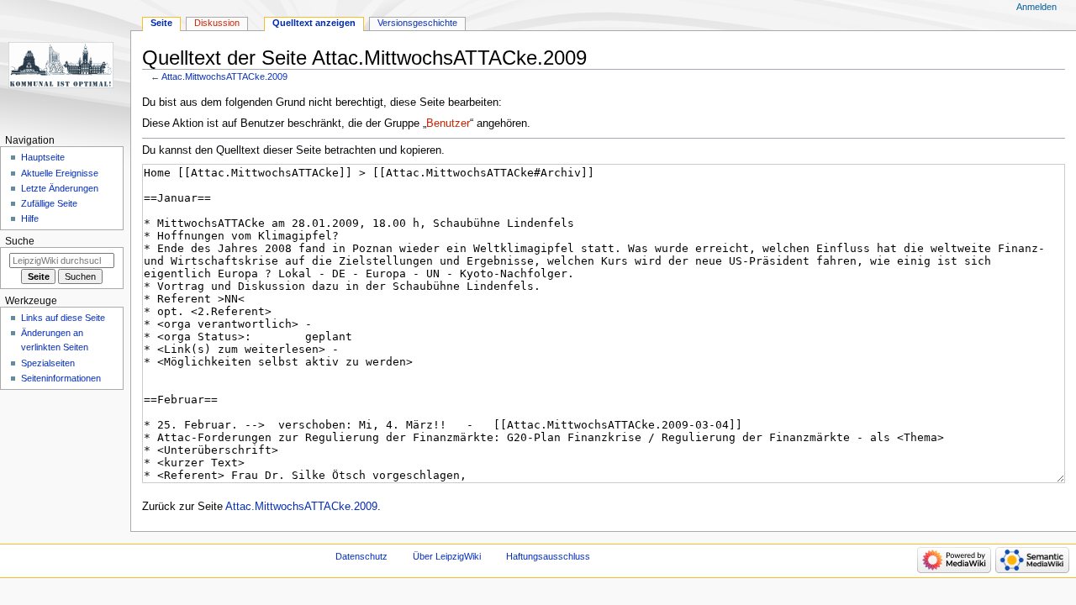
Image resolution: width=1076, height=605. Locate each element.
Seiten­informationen (61, 378)
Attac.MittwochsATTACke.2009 (224, 76)
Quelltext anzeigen (314, 23)
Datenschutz (361, 556)
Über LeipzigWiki (447, 556)
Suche (19, 241)
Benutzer (448, 123)
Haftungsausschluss (548, 556)
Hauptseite (43, 157)
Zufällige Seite (49, 203)
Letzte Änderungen (59, 188)
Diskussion (217, 23)
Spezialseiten (48, 363)
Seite (161, 23)
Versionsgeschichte (417, 23)
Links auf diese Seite (63, 318)
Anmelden (1036, 7)
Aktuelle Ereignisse (59, 173)
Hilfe (30, 218)
